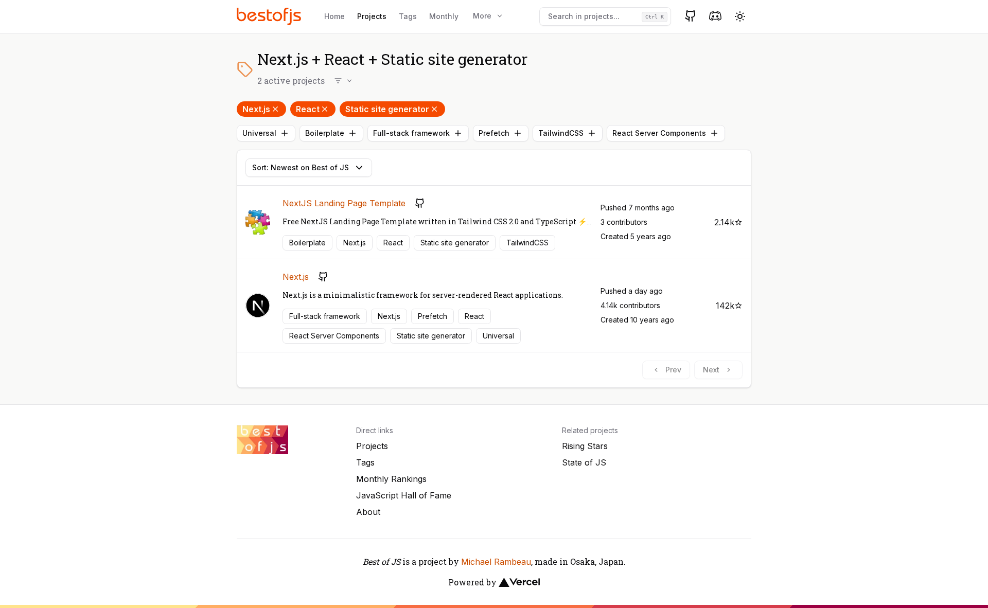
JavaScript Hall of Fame (403, 495)
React (308, 109)
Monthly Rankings (391, 479)
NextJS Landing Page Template (344, 203)
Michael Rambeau (496, 562)
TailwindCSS (561, 133)
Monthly (443, 16)
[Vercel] (519, 582)
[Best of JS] (270, 16)
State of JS (584, 462)
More (482, 15)
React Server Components (659, 133)
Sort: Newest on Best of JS (300, 167)
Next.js (256, 109)
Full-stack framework (411, 133)
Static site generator (387, 109)
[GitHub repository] (420, 203)
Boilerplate (324, 133)
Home (334, 16)
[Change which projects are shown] (344, 81)
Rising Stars (585, 446)
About (368, 512)
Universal (259, 133)
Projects (371, 16)
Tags (408, 16)
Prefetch (494, 133)
